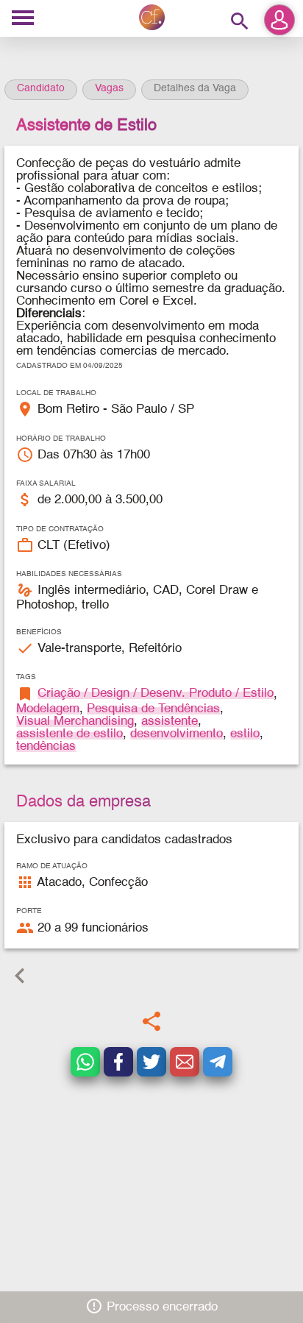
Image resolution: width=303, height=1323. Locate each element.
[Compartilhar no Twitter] (151, 1062)
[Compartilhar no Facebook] (118, 1062)
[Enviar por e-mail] (184, 1062)
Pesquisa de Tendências (153, 709)
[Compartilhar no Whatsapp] (85, 1062)
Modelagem (47, 709)
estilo (245, 734)
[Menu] (23, 18)
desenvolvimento (176, 734)
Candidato (41, 88)
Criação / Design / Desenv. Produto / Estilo (156, 693)
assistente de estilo (69, 734)
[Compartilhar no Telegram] (217, 1062)
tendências (46, 746)
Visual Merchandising (75, 721)
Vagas (109, 88)
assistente (169, 721)
